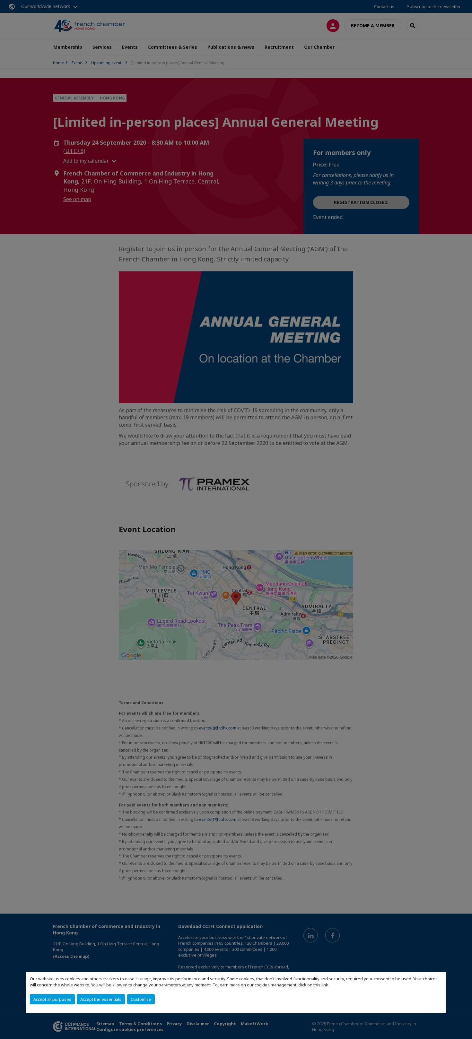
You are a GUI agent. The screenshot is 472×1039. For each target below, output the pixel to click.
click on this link (313, 985)
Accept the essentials (100, 999)
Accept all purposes (52, 999)
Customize (141, 999)
